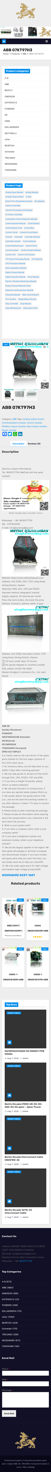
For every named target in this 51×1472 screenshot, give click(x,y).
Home (6, 54)
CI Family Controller (13, 214)
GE (6, 115)
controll (8, 237)
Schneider (10, 151)
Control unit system (26, 254)
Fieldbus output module (13, 426)
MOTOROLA (11, 133)
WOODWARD (11, 164)
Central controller (12, 205)
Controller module (32, 237)
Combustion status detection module (21, 219)
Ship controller (11, 303)
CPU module (37, 259)
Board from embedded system (18, 201)
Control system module (31, 250)
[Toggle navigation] (46, 41)
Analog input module (14, 192)
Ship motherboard (13, 308)
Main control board (30, 295)
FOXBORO (10, 108)
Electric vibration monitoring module (20, 281)
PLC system (10, 299)
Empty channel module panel (17, 286)
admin (25, 1058)
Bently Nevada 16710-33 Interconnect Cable (18, 1211)
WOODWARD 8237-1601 (18, 875)
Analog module (31, 192)
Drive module (33, 277)
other (7, 139)
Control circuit (11, 232)
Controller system (13, 241)
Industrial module (12, 295)
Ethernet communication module (19, 290)
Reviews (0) (34, 443)
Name (6, 1369)
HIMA (7, 121)
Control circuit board (29, 232)
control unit (10, 254)
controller (18, 237)
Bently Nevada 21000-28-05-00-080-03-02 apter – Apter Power (23, 1105)
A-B (6, 78)
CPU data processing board (17, 259)
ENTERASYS (11, 102)
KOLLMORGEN (12, 127)
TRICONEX (10, 158)
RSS (24, 1467)
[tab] (18, 444)
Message (7, 1390)
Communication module (15, 223)
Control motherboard (14, 246)
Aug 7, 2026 (13, 1058)
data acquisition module (15, 268)
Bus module (39, 201)
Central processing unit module (18, 210)
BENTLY (9, 90)
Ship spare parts (30, 308)
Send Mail (9, 1413)
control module (29, 241)
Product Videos (14, 1013)
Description (18, 443)
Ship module (25, 303)
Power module (9, 430)
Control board (33, 223)
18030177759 (25, 1261)
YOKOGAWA (10, 170)
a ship (28, 197)
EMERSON (10, 96)
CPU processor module (15, 263)
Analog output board (14, 197)
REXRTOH (9, 145)
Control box (29, 228)
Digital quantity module (15, 277)
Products (15, 54)
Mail (5, 1379)
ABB (24, 54)
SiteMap (31, 1467)
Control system (12, 250)
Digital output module (14, 272)
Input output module (37, 426)
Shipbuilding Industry (27, 299)
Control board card (13, 228)
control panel (31, 246)
